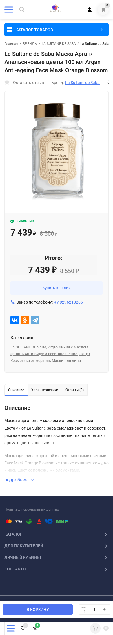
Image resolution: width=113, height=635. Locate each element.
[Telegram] (35, 320)
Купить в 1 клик (56, 288)
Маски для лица (66, 360)
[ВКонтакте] (14, 320)
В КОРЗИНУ (38, 609)
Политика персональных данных (31, 510)
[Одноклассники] (25, 320)
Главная (11, 43)
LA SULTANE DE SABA (59, 43)
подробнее (16, 480)
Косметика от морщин (30, 360)
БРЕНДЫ (30, 43)
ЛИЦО (84, 354)
